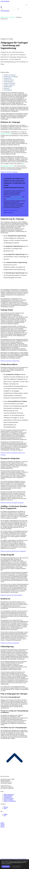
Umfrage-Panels (7, 78)
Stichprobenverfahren (9, 80)
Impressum (13, 859)
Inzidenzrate (6, 88)
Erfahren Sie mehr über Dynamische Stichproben (12, 502)
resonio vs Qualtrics (8, 799)
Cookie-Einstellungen (16, 866)
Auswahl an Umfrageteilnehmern (15, 199)
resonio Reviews (3, 823)
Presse (5, 808)
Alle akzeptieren (6, 866)
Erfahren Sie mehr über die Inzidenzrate (10, 643)
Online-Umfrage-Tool (9, 794)
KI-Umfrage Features (9, 798)
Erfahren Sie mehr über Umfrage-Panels (10, 360)
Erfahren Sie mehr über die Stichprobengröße (11, 595)
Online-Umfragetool (16, 196)
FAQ (5, 815)
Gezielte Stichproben (8, 81)
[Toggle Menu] (26, 5)
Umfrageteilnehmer (8, 795)
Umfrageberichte (7, 797)
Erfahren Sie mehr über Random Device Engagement (13, 551)
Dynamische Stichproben (9, 83)
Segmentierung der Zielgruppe (11, 76)
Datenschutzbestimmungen (15, 862)
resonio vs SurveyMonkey (10, 801)
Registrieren (6, 1)
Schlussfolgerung (8, 90)
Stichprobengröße (8, 86)
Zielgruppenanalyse (6, 133)
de (2, 9)
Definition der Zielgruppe (10, 75)
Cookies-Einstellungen (21, 859)
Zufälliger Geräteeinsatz (9, 85)
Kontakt (5, 814)
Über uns (6, 807)
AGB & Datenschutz (5, 859)
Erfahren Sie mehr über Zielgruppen (9, 172)
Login (2, 1)
